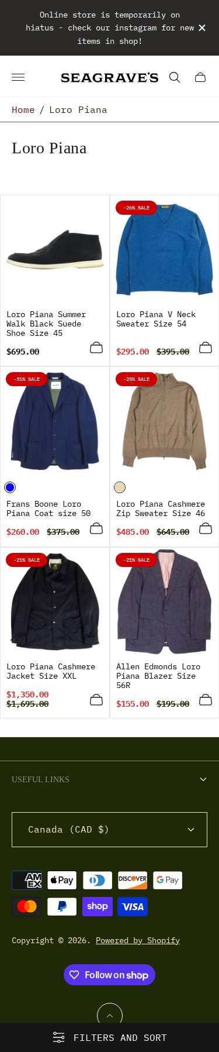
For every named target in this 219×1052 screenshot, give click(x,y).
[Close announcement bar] (201, 27)
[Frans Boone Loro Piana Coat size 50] (55, 421)
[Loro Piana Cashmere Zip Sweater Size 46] (164, 421)
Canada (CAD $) (69, 829)
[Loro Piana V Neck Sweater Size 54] (164, 249)
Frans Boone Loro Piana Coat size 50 (48, 508)
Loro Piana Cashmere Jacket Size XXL (50, 671)
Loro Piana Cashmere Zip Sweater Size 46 (160, 508)
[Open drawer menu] (18, 77)
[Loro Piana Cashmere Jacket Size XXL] (55, 602)
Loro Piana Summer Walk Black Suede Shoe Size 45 (46, 324)
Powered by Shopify (138, 940)
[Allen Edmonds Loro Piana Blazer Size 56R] (164, 602)
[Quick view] (96, 347)
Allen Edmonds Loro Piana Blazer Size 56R (158, 676)
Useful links (40, 779)
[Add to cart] (96, 700)
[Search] (174, 77)
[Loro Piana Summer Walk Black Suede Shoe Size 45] (55, 249)
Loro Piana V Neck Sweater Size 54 (156, 319)
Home (23, 109)
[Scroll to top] (110, 1016)
